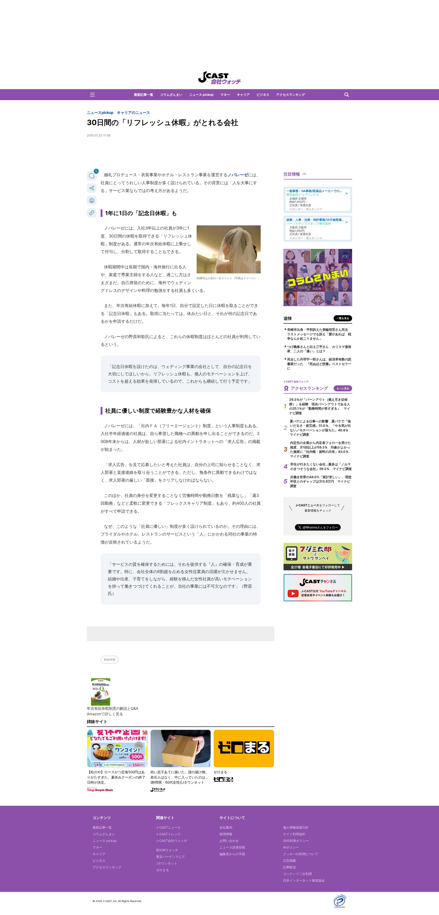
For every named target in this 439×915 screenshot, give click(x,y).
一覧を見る (343, 318)
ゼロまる (162, 870)
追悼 (288, 318)
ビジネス (263, 94)
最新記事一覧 (143, 94)
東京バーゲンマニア (170, 857)
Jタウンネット (166, 863)
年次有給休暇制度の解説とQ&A (112, 708)
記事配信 (289, 867)
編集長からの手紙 (232, 854)
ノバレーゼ (238, 174)
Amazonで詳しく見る (105, 714)
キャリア (243, 94)
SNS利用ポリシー (296, 841)
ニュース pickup (201, 94)
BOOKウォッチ (167, 850)
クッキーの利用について (300, 854)
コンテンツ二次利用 (297, 874)
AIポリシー (291, 847)
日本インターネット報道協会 (304, 880)
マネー (225, 94)
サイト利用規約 (294, 834)
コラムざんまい (171, 94)
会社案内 (226, 827)
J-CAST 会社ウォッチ (219, 78)
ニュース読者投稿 (232, 847)
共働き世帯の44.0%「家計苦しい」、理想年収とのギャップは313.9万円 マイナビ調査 (320, 481)
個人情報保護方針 (296, 827)
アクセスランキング (290, 94)
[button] (92, 94)
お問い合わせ (229, 841)
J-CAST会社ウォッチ (171, 841)
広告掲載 (289, 860)
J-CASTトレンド (168, 834)
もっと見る (343, 388)
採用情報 (226, 834)
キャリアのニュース (133, 112)
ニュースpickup (100, 112)
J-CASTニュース (168, 827)
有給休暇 (109, 659)
